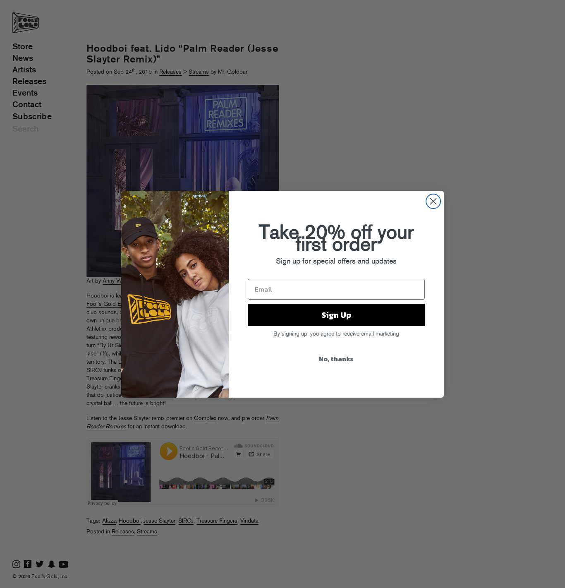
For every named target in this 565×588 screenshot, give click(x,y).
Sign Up (336, 315)
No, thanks (336, 359)
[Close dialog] (433, 201)
